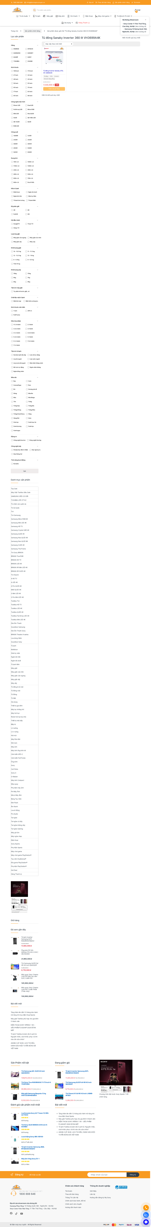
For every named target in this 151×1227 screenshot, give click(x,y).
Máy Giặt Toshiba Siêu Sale (20, 492)
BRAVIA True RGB (17, 556)
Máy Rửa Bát (15, 739)
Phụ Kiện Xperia (16, 847)
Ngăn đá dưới (16, 661)
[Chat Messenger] (146, 1222)
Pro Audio (14, 814)
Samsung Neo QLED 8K (19, 541)
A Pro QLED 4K (16, 586)
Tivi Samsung (16, 515)
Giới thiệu (93, 1191)
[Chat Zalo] (146, 1215)
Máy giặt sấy (15, 679)
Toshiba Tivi (15, 601)
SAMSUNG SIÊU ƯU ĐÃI (19, 496)
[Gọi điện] (146, 1207)
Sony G (13, 773)
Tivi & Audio (23, 16)
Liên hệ (92, 1194)
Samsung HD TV (17, 526)
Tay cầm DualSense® (18, 859)
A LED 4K (14, 582)
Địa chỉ (91, 2)
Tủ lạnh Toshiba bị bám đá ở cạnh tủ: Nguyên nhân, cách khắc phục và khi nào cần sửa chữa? (24, 1036)
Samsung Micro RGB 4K (19, 519)
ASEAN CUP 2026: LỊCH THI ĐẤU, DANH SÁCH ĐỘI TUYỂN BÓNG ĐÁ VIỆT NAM (23, 1045)
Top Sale (14, 489)
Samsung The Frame (18, 549)
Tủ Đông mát (15, 691)
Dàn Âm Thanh (16, 623)
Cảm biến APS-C (17, 754)
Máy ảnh (61, 16)
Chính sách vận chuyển (73, 1204)
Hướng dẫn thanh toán (73, 1207)
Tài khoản (137, 2)
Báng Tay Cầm (16, 799)
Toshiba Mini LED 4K (18, 620)
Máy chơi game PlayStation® (21, 855)
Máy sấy (14, 683)
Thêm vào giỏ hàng (54, 89)
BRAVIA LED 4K (16, 564)
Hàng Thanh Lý (84, 23)
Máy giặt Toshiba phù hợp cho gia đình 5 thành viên (24, 1020)
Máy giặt (50, 16)
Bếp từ (13, 724)
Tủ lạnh (37, 16)
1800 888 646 (18, 2)
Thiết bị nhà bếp (17, 720)
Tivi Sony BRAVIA (17, 552)
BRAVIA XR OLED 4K (18, 571)
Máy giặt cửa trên (17, 672)
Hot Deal (14, 870)
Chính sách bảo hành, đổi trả (75, 1201)
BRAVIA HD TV (16, 560)
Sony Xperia (15, 844)
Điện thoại (89, 16)
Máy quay (14, 784)
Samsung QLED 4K (18, 534)
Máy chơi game (103, 16)
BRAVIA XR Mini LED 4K (19, 567)
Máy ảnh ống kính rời (18, 750)
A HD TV (14, 578)
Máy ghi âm (15, 832)
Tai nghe (14, 818)
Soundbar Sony (16, 642)
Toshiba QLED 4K (17, 612)
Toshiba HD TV (16, 605)
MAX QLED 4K (16, 590)
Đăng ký (133, 1175)
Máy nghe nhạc (16, 836)
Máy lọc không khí (17, 709)
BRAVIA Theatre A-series (19, 634)
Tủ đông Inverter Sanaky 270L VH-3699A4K (53, 72)
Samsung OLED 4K (18, 545)
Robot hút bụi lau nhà (18, 717)
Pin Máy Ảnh (15, 791)
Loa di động (15, 810)
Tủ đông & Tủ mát (123, 16)
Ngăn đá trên (15, 657)
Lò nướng (14, 728)
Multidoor (14, 649)
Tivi (12, 511)
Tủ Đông (14, 694)
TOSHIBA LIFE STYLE (18, 500)
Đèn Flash (14, 803)
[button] (24, 45)
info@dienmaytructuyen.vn (36, 2)
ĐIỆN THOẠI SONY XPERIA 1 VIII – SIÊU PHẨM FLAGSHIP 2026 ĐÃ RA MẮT (23, 1027)
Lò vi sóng (14, 732)
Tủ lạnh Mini (15, 664)
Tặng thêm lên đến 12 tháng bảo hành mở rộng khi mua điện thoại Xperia (24, 1013)
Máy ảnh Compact (17, 780)
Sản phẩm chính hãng (122, 2)
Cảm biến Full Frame (18, 758)
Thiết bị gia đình (16, 706)
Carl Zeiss (14, 769)
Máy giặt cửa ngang (18, 676)
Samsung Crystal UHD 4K (20, 530)
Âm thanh (74, 16)
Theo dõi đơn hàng (104, 2)
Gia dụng (67, 23)
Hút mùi (13, 735)
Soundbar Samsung (18, 627)
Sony (13, 765)
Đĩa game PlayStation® (19, 862)
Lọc (24, 471)
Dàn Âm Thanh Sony (18, 631)
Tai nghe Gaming (17, 829)
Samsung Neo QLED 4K (19, 538)
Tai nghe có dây (16, 821)
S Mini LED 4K (16, 593)
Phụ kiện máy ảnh (17, 788)
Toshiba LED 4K (16, 608)
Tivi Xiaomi (15, 575)
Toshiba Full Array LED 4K (20, 616)
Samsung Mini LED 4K (19, 523)
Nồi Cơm (14, 743)
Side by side (15, 653)
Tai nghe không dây (18, 825)
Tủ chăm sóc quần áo (18, 504)
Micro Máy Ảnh (16, 795)
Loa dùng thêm (16, 638)
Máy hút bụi (15, 713)
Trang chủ (14, 31)
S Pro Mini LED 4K (17, 597)
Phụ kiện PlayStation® (19, 866)
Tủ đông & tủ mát (17, 687)
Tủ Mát (13, 698)
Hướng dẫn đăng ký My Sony (100, 1197)
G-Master (14, 777)
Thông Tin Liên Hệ (71, 1197)
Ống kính (14, 762)
